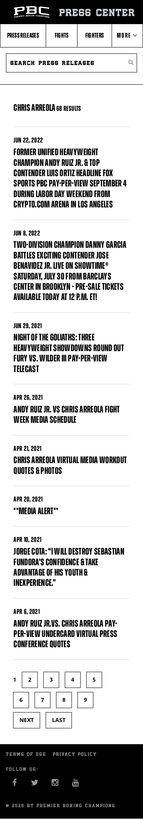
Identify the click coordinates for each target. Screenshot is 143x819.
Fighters (94, 35)
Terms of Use (26, 754)
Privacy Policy (75, 754)
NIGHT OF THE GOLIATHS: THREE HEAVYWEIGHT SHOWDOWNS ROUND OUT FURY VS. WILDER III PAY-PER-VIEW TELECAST (69, 353)
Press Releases (23, 35)
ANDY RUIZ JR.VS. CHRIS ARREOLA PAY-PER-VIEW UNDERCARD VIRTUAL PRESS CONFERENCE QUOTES (65, 634)
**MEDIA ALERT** (36, 511)
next (26, 720)
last (59, 720)
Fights (62, 35)
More (125, 35)
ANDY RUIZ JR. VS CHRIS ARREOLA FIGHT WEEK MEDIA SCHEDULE (67, 414)
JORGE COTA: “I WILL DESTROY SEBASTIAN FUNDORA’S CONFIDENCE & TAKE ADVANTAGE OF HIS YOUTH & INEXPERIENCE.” (69, 567)
